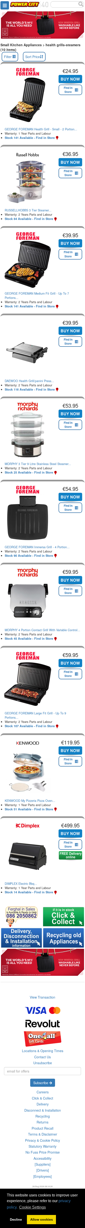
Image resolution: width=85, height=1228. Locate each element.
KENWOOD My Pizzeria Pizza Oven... (30, 801)
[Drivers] (42, 1170)
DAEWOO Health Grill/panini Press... (29, 381)
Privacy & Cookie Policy (42, 1140)
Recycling (42, 1116)
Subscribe (41, 1082)
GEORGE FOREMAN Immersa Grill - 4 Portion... (37, 547)
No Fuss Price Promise (43, 1152)
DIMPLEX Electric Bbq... (21, 883)
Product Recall (42, 1128)
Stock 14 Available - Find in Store (29, 892)
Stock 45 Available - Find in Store (29, 638)
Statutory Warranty (42, 1146)
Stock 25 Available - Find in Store (29, 472)
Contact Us (42, 1057)
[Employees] (42, 1176)
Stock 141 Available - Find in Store (30, 138)
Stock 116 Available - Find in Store (30, 389)
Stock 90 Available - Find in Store (29, 555)
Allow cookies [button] (41, 1219)
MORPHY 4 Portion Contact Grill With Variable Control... (42, 630)
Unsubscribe (42, 1062)
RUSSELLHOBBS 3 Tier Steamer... (28, 210)
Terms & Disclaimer (42, 1134)
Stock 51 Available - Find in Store (29, 809)
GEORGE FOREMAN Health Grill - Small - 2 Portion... (41, 129)
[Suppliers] (43, 1164)
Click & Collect (42, 1098)
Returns (42, 1122)
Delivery (43, 1104)
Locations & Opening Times (42, 1050)
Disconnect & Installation (42, 1110)
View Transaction (42, 997)
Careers (43, 1092)
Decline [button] (16, 1219)
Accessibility (42, 1158)
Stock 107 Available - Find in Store (30, 726)
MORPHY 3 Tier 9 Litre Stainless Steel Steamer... (38, 464)
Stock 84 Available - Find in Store (29, 219)
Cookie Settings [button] (32, 1207)
